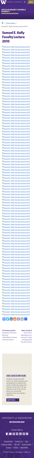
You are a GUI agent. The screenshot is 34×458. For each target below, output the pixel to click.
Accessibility (8, 441)
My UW (16, 444)
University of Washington (3, 2)
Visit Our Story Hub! (16, 375)
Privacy (8, 447)
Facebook (7, 434)
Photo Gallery (11, 23)
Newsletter (24, 447)
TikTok (27, 434)
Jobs (26, 441)
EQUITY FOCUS (11, 400)
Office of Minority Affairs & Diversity (2, 22)
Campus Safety (6, 444)
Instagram (13, 434)
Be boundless (17, 422)
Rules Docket (26, 444)
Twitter (10, 434)
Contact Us (19, 441)
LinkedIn (20, 434)
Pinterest (23, 434)
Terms (15, 447)
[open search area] (25, 2)
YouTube (17, 434)
